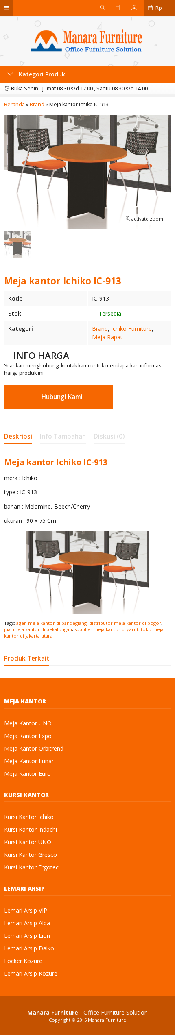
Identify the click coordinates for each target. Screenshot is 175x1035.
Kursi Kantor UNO (27, 842)
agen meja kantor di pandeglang (51, 623)
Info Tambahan (63, 436)
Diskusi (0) (109, 436)
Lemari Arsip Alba (27, 923)
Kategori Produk (41, 74)
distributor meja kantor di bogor (125, 623)
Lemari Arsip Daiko (29, 948)
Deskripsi (18, 436)
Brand (100, 328)
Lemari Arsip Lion (27, 935)
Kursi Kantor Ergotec (31, 867)
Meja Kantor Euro (27, 773)
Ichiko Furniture (131, 328)
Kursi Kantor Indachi (30, 829)
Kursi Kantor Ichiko (29, 817)
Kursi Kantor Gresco (30, 854)
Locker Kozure (23, 961)
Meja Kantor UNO (28, 723)
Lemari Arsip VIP (25, 910)
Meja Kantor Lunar (29, 761)
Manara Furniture (107, 1020)
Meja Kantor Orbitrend (33, 748)
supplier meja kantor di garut (106, 629)
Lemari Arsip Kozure (30, 973)
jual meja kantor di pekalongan (38, 629)
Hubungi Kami (61, 397)
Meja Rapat (107, 337)
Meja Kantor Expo (28, 736)
